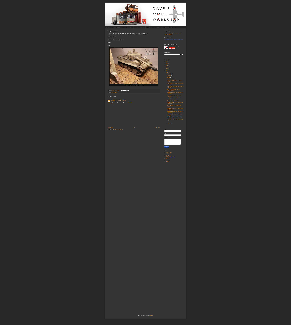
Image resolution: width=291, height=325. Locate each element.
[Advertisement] (134, 143)
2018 (167, 68)
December (169, 73)
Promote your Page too (178, 39)
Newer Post (110, 127)
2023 (167, 59)
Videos (136, 27)
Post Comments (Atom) (118, 129)
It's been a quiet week (171, 79)
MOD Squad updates (170, 156)
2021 (167, 63)
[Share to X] (125, 90)
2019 (167, 67)
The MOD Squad (115, 27)
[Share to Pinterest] (128, 90)
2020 (167, 65)
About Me (166, 27)
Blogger (151, 315)
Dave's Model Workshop (168, 39)
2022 (167, 61)
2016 (167, 72)
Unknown (113, 100)
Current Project (158, 27)
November (169, 75)
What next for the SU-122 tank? (173, 100)
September (169, 123)
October (168, 77)
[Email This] (122, 90)
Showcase (124, 27)
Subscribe (173, 27)
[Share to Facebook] (126, 90)
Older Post (157, 127)
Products (142, 27)
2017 (167, 70)
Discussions (149, 27)
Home (107, 27)
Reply (112, 103)
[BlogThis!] (123, 90)
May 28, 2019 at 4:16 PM (121, 100)
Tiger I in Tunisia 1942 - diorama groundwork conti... (173, 90)
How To (130, 27)
